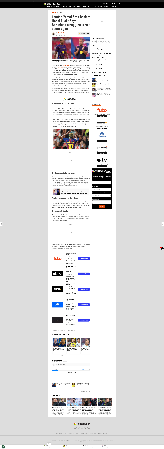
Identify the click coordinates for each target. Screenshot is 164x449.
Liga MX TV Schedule (52, 1)
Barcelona (55, 330)
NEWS (48, 6)
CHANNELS (106, 6)
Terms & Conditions (84, 433)
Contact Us (105, 433)
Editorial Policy (93, 433)
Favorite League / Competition (99, 193)
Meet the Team (71, 433)
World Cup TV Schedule (13, 1)
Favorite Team (95, 199)
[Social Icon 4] (88, 428)
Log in (85, 360)
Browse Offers (84, 258)
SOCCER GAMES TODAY (66, 6)
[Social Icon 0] (75, 428)
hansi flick (62, 330)
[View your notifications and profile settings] (89, 369)
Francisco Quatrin (61, 32)
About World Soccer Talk (61, 433)
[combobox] (101, 195)
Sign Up (102, 116)
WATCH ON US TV (77, 6)
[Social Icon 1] (78, 428)
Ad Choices (99, 433)
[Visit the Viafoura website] (87, 391)
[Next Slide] (89, 346)
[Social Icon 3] (85, 428)
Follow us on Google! (85, 33)
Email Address (95, 186)
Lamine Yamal (66, 65)
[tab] (55, 369)
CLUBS (93, 6)
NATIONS (100, 6)
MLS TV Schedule (44, 1)
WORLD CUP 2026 (55, 6)
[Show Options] (110, 195)
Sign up (88, 360)
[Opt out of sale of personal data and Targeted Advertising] (3, 446)
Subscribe (102, 206)
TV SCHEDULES (86, 6)
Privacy (77, 433)
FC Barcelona (59, 67)
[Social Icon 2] (82, 428)
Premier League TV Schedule (34, 1)
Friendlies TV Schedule (23, 1)
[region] (71, 376)
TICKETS (114, 6)
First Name (94, 180)
